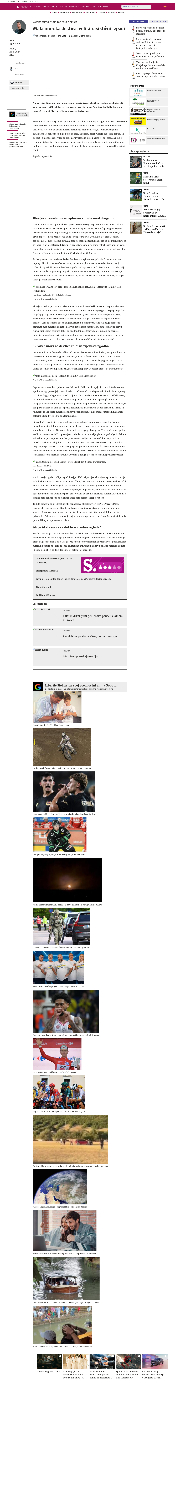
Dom (94, 7)
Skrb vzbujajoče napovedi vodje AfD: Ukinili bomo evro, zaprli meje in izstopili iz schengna (149, 43)
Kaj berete (138, 22)
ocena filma (18, 82)
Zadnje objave (158, 22)
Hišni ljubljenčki (77, 12)
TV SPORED (11, 1)
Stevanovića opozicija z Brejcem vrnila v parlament (150, 55)
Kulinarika (85, 7)
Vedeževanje (64, 12)
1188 (36, 1)
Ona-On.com (90, 12)
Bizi (19, 1)
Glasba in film (35, 7)
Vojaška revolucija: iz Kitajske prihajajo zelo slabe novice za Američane (151, 65)
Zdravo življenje (72, 7)
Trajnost (54, 12)
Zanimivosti (103, 7)
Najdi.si (24, 1)
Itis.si (31, 1)
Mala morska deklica (17, 88)
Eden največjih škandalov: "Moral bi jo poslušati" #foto (150, 75)
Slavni (46, 7)
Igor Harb (14, 43)
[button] (9, 7)
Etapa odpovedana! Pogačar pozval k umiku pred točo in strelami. (150, 30)
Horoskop (121, 12)
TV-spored (101, 12)
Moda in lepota (57, 7)
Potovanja (111, 12)
